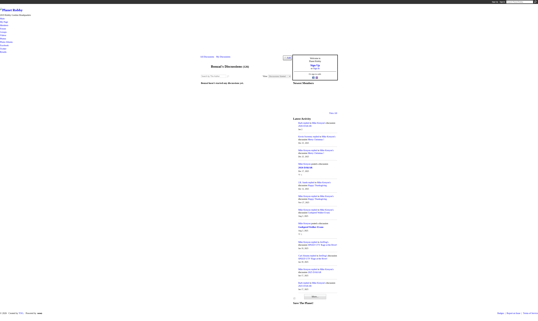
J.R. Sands (303, 182)
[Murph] (303, 105)
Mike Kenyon (304, 150)
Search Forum (228, 76)
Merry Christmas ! (316, 139)
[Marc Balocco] (324, 90)
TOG (21, 313)
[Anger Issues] (310, 105)
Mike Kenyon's (319, 123)
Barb (300, 123)
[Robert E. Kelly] (324, 105)
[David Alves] (303, 98)
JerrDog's (324, 242)
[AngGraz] (324, 98)
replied (306, 123)
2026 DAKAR (305, 126)
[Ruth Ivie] (310, 98)
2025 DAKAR (314, 272)
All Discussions (207, 57)
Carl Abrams (303, 255)
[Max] (330, 98)
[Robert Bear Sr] (330, 105)
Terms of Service (530, 313)
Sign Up (495, 2)
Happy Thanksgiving (317, 185)
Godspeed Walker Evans (319, 212)
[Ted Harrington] (296, 105)
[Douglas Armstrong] (296, 90)
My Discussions (223, 57)
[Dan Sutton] (330, 90)
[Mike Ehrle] (317, 90)
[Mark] (317, 105)
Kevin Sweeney (305, 136)
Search (535, 2)
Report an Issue (513, 313)
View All (333, 113)
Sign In (502, 2)
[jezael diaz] (303, 90)
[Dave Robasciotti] (296, 98)
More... (315, 296)
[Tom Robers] (317, 98)
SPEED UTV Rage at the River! (322, 245)
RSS (294, 298)
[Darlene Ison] (310, 90)
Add (289, 58)
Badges (500, 313)
